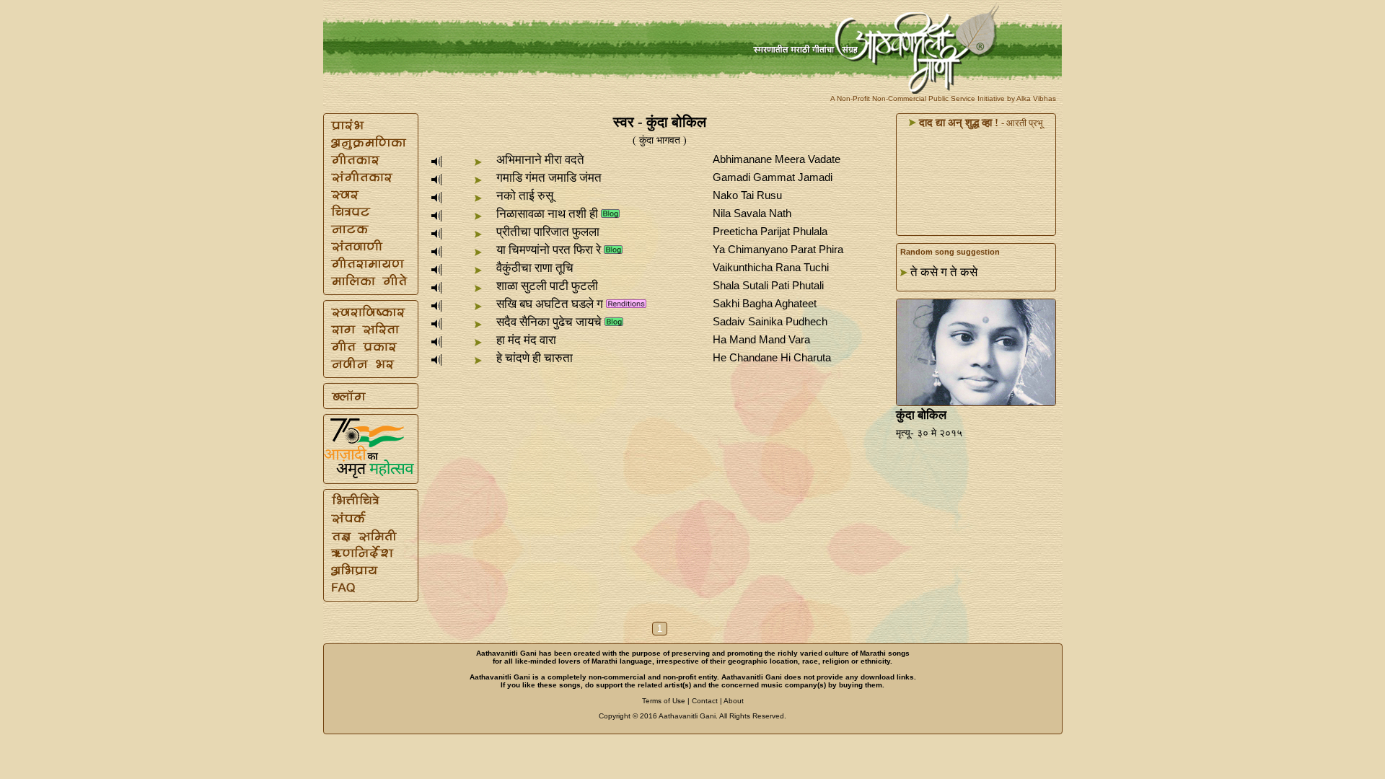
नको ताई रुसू (524, 196)
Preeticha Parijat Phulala (770, 231)
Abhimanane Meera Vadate (776, 159)
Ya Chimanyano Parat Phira (778, 249)
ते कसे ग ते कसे (943, 272)
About (734, 701)
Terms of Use (663, 701)
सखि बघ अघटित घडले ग (549, 304)
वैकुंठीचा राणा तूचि (534, 268)
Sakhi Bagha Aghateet (765, 303)
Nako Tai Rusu (747, 195)
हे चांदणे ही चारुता (534, 358)
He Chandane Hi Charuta (772, 357)
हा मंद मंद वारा (526, 340)
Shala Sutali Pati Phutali (768, 285)
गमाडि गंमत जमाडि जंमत (549, 178)
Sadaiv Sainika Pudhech (770, 321)
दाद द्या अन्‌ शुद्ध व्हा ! (957, 122)
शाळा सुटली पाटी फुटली (547, 286)
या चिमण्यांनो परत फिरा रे (548, 250)
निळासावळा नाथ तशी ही (547, 214)
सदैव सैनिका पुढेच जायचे (549, 322)
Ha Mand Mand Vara (761, 339)
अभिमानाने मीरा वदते (540, 160)
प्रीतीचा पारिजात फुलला (547, 232)
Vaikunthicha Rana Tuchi (771, 267)
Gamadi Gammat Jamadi (772, 177)
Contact (705, 701)
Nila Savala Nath (752, 213)
